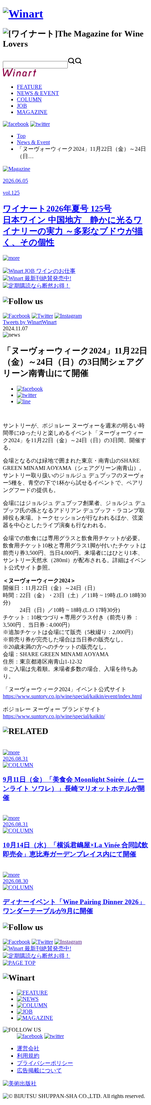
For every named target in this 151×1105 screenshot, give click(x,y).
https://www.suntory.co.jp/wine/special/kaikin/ (54, 716)
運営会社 (28, 1048)
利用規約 (28, 1056)
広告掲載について (39, 1070)
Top (21, 136)
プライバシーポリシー (45, 1063)
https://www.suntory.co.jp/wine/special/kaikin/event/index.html (72, 696)
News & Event (33, 142)
